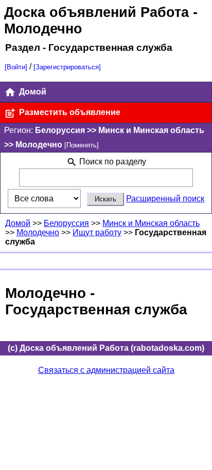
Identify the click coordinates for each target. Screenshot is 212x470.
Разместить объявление (68, 112)
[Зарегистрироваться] (67, 67)
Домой (31, 91)
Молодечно (37, 232)
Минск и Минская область (151, 223)
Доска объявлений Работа (96, 12)
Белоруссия (66, 223)
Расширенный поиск (165, 198)
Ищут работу (97, 232)
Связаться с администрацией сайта (106, 370)
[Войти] (16, 67)
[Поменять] (81, 145)
